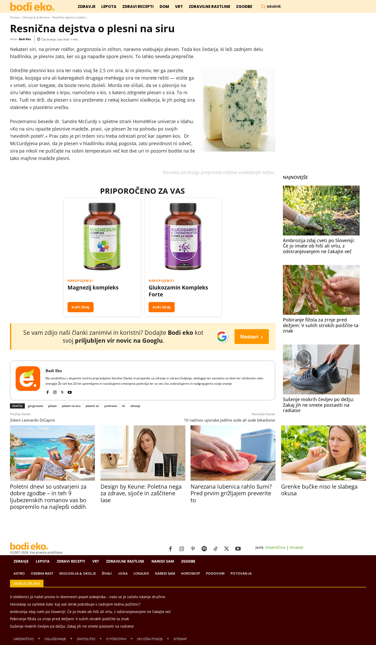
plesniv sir (92, 406)
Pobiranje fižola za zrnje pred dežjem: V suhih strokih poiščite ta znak (320, 325)
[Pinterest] (192, 549)
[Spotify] (204, 549)
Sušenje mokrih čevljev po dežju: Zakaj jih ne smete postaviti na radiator (318, 404)
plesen (52, 406)
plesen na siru (71, 406)
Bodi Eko (25, 39)
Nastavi (251, 336)
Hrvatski (296, 547)
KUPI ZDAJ (81, 307)
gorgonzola (35, 406)
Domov (15, 17)
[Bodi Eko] (28, 380)
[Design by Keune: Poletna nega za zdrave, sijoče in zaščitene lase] (143, 452)
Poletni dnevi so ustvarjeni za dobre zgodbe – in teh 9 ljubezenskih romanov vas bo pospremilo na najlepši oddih (48, 496)
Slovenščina (275, 547)
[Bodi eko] (32, 7)
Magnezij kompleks (93, 287)
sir (123, 406)
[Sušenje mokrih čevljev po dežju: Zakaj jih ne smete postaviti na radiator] (321, 369)
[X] (62, 391)
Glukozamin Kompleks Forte (178, 291)
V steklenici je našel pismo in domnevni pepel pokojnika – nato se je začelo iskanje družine (87, 596)
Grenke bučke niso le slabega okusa (319, 489)
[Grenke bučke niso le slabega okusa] (323, 452)
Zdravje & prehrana (36, 17)
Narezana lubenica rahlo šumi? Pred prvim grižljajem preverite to (231, 493)
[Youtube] (70, 391)
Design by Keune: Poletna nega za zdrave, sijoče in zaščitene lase (141, 493)
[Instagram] (55, 391)
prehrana (110, 406)
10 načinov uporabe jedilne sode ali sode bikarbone (229, 420)
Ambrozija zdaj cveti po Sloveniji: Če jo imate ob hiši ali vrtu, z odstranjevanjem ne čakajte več (319, 245)
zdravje (135, 406)
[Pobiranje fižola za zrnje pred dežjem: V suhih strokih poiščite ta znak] (321, 290)
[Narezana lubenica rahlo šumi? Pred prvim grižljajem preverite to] (233, 452)
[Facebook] (47, 391)
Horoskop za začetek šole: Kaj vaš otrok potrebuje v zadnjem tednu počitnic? (75, 604)
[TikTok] (215, 549)
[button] (271, 6)
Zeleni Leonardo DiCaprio (32, 420)
